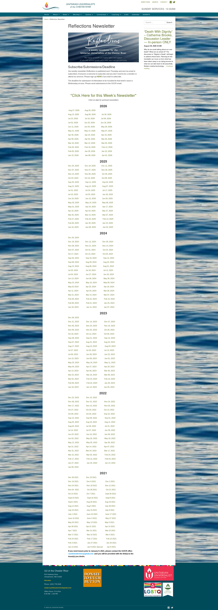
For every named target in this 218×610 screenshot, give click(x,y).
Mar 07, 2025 (107, 215)
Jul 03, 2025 (90, 194)
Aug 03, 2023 (110, 346)
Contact (163, 2)
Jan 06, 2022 (73, 467)
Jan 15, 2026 (73, 155)
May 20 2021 (73, 522)
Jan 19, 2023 (73, 387)
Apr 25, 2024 (91, 287)
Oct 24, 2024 (108, 250)
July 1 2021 (72, 514)
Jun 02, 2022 (73, 438)
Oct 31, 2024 (90, 250)
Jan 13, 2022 (110, 463)
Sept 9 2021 (110, 498)
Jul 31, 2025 (73, 190)
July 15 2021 (92, 510)
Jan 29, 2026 (90, 151)
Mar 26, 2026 (106, 139)
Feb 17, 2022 (73, 459)
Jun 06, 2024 (91, 278)
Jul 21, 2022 (110, 426)
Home (46, 14)
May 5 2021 (109, 522)
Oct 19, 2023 (73, 334)
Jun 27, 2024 (91, 274)
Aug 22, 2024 (108, 262)
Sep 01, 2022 (110, 418)
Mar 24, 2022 (91, 451)
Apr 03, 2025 (90, 211)
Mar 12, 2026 (90, 143)
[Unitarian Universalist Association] (159, 573)
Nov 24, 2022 (109, 402)
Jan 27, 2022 (73, 463)
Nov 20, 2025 (107, 170)
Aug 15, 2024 (73, 266)
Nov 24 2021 (73, 486)
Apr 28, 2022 (109, 442)
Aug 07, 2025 (107, 186)
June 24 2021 (92, 514)
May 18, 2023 (91, 363)
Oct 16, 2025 (90, 178)
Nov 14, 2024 (107, 246)
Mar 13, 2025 (90, 215)
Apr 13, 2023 (73, 371)
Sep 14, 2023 (109, 338)
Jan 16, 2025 (73, 227)
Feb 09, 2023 (73, 383)
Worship (76, 14)
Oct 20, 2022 (91, 410)
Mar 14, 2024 (91, 295)
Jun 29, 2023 (91, 354)
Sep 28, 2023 (73, 338)
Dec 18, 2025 (90, 166)
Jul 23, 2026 (73, 119)
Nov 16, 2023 (109, 326)
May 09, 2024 (109, 283)
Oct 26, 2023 (109, 330)
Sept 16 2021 (92, 498)
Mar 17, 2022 (109, 451)
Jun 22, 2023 (109, 354)
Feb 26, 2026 (73, 147)
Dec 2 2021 (110, 481)
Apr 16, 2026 (106, 135)
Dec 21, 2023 (73, 322)
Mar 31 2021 (92, 531)
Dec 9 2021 (91, 481)
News (65, 14)
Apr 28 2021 (73, 526)
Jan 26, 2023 (109, 383)
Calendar (135, 14)
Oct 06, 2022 (73, 414)
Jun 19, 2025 (73, 198)
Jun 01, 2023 (109, 358)
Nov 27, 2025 (90, 170)
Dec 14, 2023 (91, 322)
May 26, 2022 (91, 438)
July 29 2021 (110, 506)
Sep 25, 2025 (73, 182)
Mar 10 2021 (92, 535)
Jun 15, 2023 (73, 358)
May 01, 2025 (73, 207)
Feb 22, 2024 (91, 299)
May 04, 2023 (73, 367)
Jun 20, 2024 (108, 274)
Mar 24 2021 (110, 531)
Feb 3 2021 (72, 543)
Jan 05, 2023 (109, 387)
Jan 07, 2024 (109, 307)
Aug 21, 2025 (73, 186)
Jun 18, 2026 (106, 123)
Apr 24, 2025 (90, 207)
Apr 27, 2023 (91, 367)
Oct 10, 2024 (90, 254)
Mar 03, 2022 (91, 455)
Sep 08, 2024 (73, 262)
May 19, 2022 (109, 438)
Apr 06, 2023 (91, 371)
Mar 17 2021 (73, 535)
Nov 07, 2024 (73, 250)
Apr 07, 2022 (109, 447)
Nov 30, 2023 (73, 326)
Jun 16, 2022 (91, 434)
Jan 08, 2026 (90, 155)
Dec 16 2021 (73, 481)
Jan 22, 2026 (107, 151)
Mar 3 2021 (110, 535)
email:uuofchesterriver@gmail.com (57, 588)
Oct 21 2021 (111, 490)
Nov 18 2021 (92, 486)
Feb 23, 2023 (91, 379)
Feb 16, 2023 (109, 379)
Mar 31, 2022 (73, 451)
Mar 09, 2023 (109, 375)
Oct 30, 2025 (107, 174)
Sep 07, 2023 (73, 342)
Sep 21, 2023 (91, 338)
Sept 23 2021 (73, 498)
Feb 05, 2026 (73, 151)
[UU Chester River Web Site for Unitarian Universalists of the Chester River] (81, 6)
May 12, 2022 (73, 442)
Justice (88, 14)
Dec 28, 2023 (73, 318)
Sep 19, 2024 (91, 258)
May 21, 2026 (73, 131)
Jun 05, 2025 (107, 198)
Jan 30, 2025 (90, 223)
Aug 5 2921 (91, 506)
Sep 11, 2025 (90, 182)
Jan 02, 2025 (108, 227)
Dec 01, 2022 (91, 402)
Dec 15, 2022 (91, 397)
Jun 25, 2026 (89, 123)
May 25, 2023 (73, 363)
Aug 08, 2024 (91, 266)
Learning (115, 14)
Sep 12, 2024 (108, 258)
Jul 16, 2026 (90, 119)
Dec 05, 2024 (107, 242)
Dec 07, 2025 (73, 170)
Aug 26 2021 (92, 502)
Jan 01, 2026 (107, 155)
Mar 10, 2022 (73, 455)
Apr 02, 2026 (90, 139)
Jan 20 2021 (111, 543)
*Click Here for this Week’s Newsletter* (103, 95)
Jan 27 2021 (92, 543)
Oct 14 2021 (73, 494)
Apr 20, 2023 (109, 367)
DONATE (146, 14)
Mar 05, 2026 (107, 143)
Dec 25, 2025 (73, 166)
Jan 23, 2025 (107, 223)
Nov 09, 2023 (73, 330)
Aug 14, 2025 (90, 186)
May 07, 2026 (106, 131)
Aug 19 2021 (110, 502)
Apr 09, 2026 (73, 139)
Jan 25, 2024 (109, 303)
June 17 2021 (110, 514)
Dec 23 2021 (91, 477)
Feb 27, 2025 (73, 219)
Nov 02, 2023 (91, 330)
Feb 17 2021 (92, 539)
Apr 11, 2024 (73, 291)
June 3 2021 (92, 518)
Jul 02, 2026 (73, 123)
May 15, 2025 (90, 203)
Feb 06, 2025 (73, 223)
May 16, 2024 (91, 283)
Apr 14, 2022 (91, 447)
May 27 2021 (110, 518)
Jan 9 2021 (111, 547)
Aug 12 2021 (73, 506)
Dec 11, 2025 (107, 166)
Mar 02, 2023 (73, 379)
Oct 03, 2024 (108, 254)
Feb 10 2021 (111, 539)
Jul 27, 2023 (73, 350)
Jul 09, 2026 (106, 119)
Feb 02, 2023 (92, 383)
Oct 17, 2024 (73, 254)
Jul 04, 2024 (73, 274)
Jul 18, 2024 (91, 270)
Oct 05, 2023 (109, 334)
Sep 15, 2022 (73, 418)
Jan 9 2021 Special (95, 547)
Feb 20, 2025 (90, 219)
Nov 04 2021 (73, 490)
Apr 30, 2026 (73, 135)
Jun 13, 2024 (73, 278)
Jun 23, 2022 (73, 434)
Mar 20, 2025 (73, 215)
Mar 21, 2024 (73, 295)
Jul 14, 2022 (73, 430)
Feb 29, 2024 (73, 299)
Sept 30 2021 (110, 494)
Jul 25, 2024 (73, 270)
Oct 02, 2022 (91, 414)
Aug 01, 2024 (108, 266)
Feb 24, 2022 (110, 455)
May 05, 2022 (91, 442)
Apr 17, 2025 (107, 207)
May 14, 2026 (89, 131)
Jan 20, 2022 (92, 463)
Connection (101, 14)
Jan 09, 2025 (90, 227)
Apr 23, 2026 (90, 135)
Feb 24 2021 (73, 539)
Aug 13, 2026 (73, 114)
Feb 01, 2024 (91, 303)
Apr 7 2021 (72, 531)
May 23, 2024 (73, 283)
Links (126, 14)
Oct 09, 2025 (107, 178)
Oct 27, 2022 (73, 410)
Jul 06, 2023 (73, 354)
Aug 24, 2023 (109, 342)
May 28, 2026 (106, 127)
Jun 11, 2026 (73, 127)
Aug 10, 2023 (91, 346)
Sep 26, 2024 (73, 258)
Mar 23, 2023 (73, 375)
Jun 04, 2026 (89, 127)
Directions (145, 2)
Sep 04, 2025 (107, 182)
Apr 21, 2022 (73, 447)
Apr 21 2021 (91, 526)
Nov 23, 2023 (91, 326)
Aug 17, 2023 (73, 346)
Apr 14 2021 (110, 526)
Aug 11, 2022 (110, 422)
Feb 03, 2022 (110, 459)
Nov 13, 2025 (73, 174)
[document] (109, 289)
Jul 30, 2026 (106, 114)
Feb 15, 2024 (109, 299)
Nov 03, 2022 (109, 406)
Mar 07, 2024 (109, 295)
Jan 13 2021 (73, 547)
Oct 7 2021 (91, 494)
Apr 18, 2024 (109, 287)
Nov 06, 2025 (90, 174)
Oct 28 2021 (92, 490)
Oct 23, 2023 (73, 178)
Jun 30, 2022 (110, 430)
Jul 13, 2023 (109, 350)
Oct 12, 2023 (91, 334)
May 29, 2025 (73, 203)
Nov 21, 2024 (90, 246)
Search (155, 2)
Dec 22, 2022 (73, 397)
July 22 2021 (73, 510)
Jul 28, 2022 (91, 426)
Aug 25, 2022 (73, 422)
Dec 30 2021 (73, 477)
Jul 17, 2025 (107, 190)
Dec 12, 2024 (90, 242)
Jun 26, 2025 (107, 194)
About (55, 14)
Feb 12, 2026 (107, 147)
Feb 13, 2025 (108, 219)
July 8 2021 (109, 510)
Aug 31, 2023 (91, 342)
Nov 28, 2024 (73, 246)
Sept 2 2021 (73, 502)
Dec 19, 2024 (73, 242)
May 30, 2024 (109, 278)
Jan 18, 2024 (73, 307)
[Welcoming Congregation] (153, 588)
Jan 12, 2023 (91, 387)
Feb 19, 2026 (90, 147)
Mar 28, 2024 (109, 291)
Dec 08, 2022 (73, 402)
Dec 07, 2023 (109, 322)
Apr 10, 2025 (73, 211)
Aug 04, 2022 (73, 426)
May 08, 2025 (107, 203)
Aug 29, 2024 (91, 262)
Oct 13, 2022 (109, 410)
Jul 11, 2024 (108, 270)
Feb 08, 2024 (73, 303)
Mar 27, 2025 (107, 211)
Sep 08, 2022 (91, 418)
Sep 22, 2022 (109, 414)
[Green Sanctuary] (168, 588)
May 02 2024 (73, 287)
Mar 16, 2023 (91, 375)
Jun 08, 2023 (91, 358)
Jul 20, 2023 (91, 350)
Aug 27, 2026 (74, 110)
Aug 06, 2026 (90, 114)
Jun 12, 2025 (90, 198)
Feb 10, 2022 (92, 459)
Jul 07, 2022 (91, 430)
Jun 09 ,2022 (109, 434)
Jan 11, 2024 (91, 307)
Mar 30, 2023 (109, 371)
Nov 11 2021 (110, 486)
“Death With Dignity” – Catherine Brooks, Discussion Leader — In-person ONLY (158, 36)
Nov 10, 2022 (91, 406)
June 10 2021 (73, 518)
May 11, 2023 (109, 363)
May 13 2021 (92, 522)
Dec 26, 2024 (73, 238)
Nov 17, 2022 (73, 406)
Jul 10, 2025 (73, 194)
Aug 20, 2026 (90, 110)
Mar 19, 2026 (73, 143)
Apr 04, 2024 (91, 291)
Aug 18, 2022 (91, 422)
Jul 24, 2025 (90, 190)
